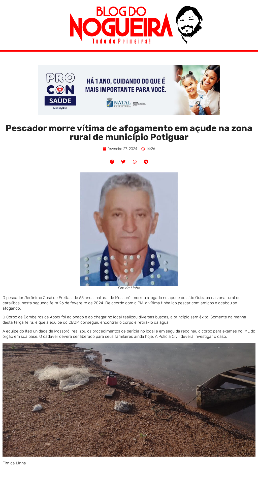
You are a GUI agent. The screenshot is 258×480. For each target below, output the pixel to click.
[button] (112, 161)
